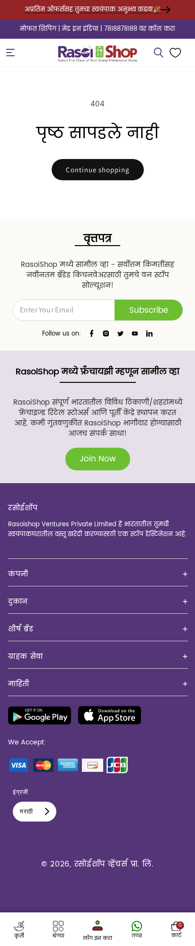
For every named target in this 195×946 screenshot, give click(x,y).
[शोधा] (158, 52)
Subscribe (148, 310)
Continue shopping (98, 169)
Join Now (98, 459)
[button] (10, 52)
